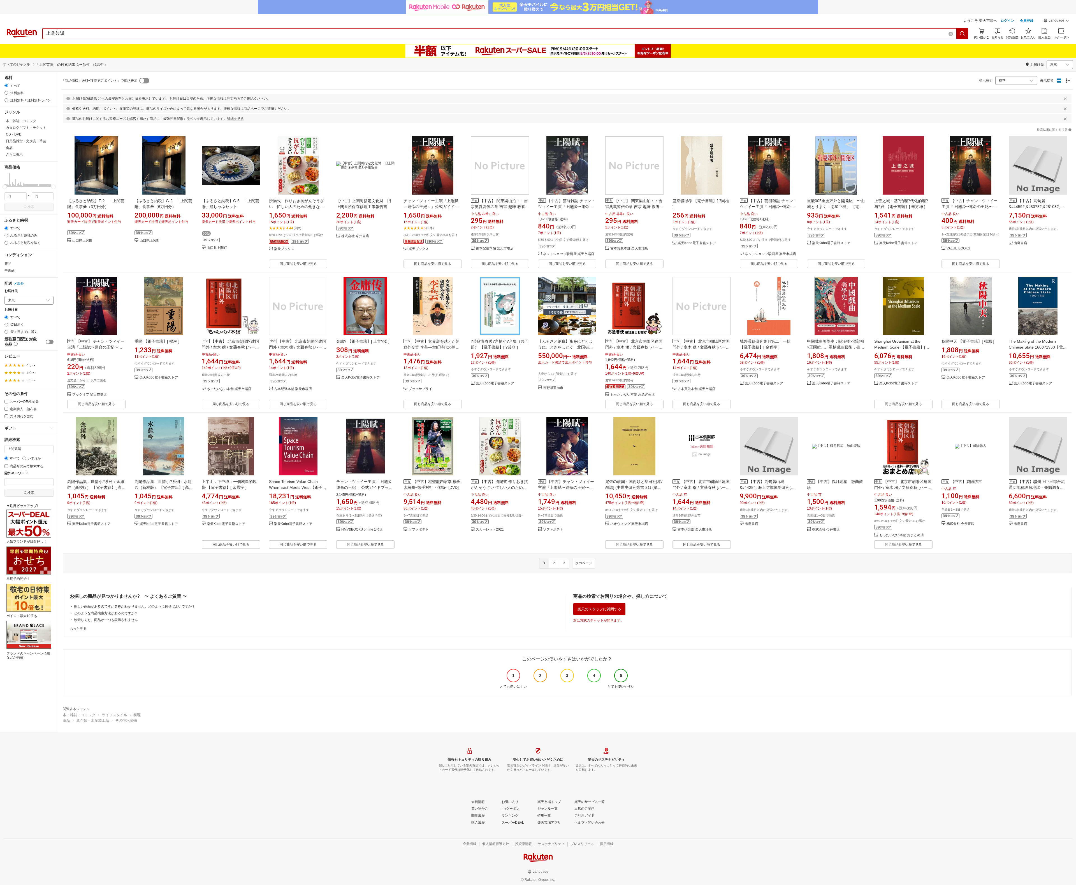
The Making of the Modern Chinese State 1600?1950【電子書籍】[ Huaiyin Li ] (1038, 347)
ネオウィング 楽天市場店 (629, 524)
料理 (137, 715)
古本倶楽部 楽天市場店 (695, 529)
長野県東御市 (553, 388)
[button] (1056, 21)
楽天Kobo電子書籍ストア (697, 243)
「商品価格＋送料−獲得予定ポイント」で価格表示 (99, 81)
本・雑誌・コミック (79, 715)
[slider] (5, 187)
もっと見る (78, 629)
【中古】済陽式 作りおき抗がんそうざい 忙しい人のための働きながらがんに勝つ (499, 487)
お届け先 (11, 291)
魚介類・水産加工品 (92, 720)
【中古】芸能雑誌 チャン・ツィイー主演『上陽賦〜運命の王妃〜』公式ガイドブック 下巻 (566, 207)
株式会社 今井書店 (355, 236)
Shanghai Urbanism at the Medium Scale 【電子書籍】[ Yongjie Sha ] (899, 347)
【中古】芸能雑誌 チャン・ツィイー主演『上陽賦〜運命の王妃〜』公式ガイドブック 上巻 (768, 207)
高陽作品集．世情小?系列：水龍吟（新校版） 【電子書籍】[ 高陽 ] (163, 487)
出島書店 (1020, 243)
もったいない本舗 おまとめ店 (901, 535)
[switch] (50, 342)
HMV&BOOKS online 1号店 (362, 529)
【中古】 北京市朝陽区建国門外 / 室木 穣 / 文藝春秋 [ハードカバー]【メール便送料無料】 (701, 487)
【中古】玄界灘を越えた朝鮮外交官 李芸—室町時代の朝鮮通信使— (432, 347)
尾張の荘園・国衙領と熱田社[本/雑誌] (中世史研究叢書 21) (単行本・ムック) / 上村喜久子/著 (633, 487)
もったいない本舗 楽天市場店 (229, 389)
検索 (30, 207)
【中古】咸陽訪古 (966, 481)
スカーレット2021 (490, 529)
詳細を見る (235, 119)
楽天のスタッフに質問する (599, 609)
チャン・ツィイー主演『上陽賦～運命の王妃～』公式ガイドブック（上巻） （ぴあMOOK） (431, 207)
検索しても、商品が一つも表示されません (106, 620)
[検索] (962, 33)
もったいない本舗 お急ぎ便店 (632, 394)
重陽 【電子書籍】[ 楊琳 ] (156, 341)
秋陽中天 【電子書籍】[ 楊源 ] (968, 341)
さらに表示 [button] (14, 155)
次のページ (583, 563)
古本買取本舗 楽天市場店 (629, 248)
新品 (7, 264)
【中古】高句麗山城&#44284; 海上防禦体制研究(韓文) (767, 487)
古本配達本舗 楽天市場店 (495, 248)
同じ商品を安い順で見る (298, 264)
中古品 (9, 270)
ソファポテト (419, 529)
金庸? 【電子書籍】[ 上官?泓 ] (362, 341)
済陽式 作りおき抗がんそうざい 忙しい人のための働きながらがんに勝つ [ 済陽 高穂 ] (296, 207)
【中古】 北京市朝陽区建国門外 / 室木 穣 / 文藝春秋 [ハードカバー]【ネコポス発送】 (633, 347)
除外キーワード (16, 473)
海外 (20, 284)
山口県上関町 (82, 240)
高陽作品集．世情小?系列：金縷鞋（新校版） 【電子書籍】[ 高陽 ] (96, 487)
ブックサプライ (420, 389)
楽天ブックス (284, 249)
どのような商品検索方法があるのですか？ (106, 613)
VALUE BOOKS (958, 248)
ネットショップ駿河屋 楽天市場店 (568, 254)
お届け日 (11, 310)
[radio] (6, 85)
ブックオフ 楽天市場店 (89, 394)
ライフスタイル (114, 715)
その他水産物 (126, 720)
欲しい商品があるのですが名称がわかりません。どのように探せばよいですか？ (134, 606)
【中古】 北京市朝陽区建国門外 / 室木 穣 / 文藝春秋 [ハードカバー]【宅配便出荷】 (902, 487)
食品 (66, 720)
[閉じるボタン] (1065, 98)
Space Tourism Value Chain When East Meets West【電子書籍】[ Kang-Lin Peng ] (297, 487)
